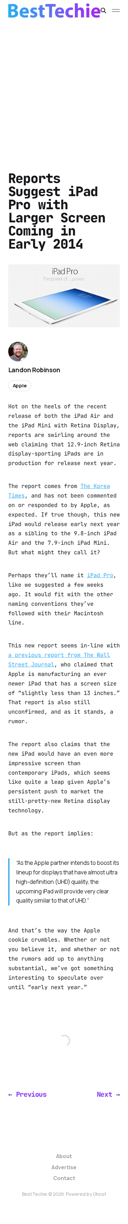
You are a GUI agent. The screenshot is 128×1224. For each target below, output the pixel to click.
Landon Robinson (34, 370)
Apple (20, 385)
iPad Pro (100, 575)
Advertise (64, 1167)
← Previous (27, 1094)
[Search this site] (103, 10)
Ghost (99, 1194)
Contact (64, 1178)
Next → (108, 1094)
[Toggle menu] (116, 10)
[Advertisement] (64, 88)
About (64, 1156)
